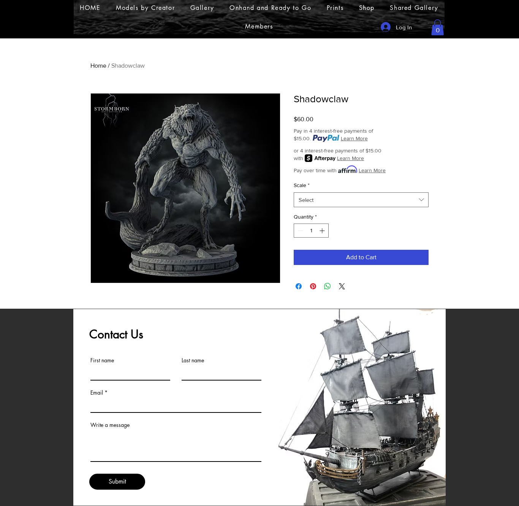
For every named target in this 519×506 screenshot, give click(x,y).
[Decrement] (299, 230)
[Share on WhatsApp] (327, 286)
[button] (437, 27)
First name (102, 360)
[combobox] (361, 199)
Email (96, 392)
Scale (302, 185)
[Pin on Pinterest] (313, 286)
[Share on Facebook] (298, 286)
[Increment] (323, 230)
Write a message (110, 425)
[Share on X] (342, 286)
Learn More (354, 138)
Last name (193, 360)
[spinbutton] (311, 230)
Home (98, 65)
